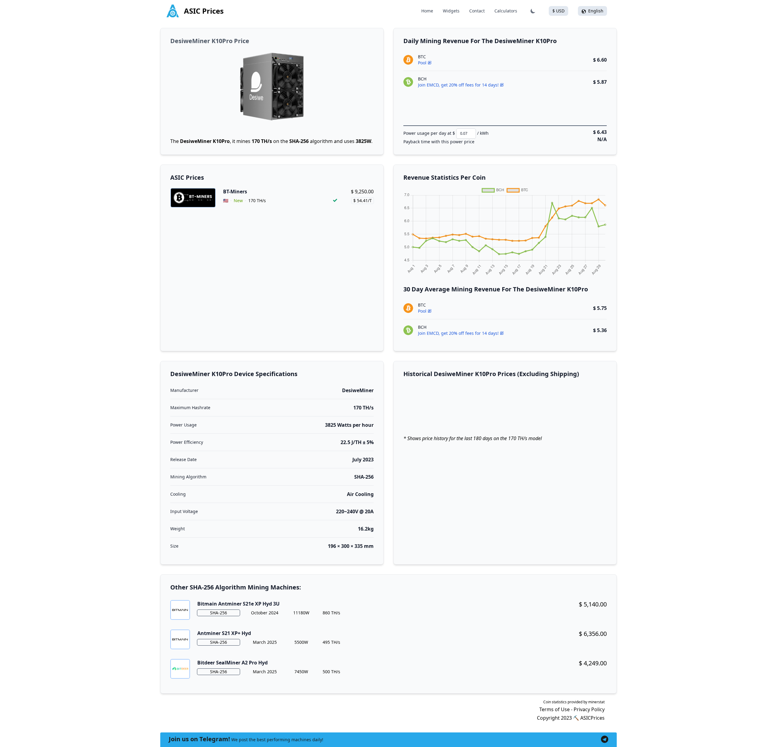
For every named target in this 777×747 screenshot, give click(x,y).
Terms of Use (554, 709)
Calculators (505, 11)
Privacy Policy (589, 709)
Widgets (451, 11)
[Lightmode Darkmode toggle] (533, 11)
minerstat (596, 702)
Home (427, 11)
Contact (477, 11)
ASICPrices (592, 718)
